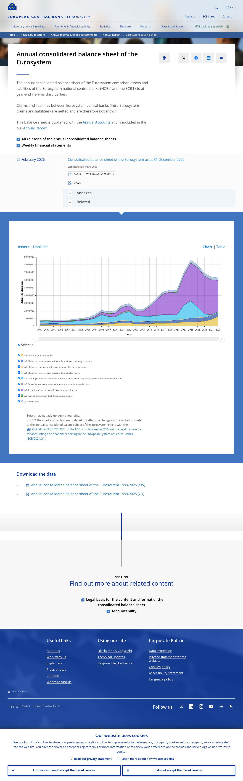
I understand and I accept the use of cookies (64, 770)
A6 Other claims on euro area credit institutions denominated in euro (57, 384)
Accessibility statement (166, 673)
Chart (208, 247)
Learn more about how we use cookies (148, 759)
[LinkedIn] (191, 706)
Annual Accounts (96, 122)
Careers (227, 17)
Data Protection (160, 651)
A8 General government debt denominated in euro (48, 396)
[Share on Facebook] (196, 58)
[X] (181, 706)
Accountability (124, 611)
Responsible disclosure (115, 663)
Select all (27, 345)
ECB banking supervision (210, 26)
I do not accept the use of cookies (178, 770)
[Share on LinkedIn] (208, 58)
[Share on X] (183, 58)
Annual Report (111, 35)
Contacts (53, 676)
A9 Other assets (31, 401)
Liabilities (40, 247)
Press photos (56, 669)
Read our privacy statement (93, 759)
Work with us (56, 657)
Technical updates (111, 657)
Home (11, 35)
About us (190, 17)
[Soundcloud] (221, 706)
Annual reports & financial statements (74, 35)
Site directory (19, 691)
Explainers (54, 663)
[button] (222, 8)
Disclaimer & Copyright (115, 651)
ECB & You (209, 17)
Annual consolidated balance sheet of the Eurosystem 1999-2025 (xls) (87, 494)
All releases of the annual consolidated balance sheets (69, 139)
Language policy (161, 679)
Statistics (105, 26)
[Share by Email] (221, 58)
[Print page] (164, 58)
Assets (23, 247)
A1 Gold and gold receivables (38, 355)
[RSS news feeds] (231, 706)
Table (220, 247)
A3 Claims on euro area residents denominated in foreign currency (56, 367)
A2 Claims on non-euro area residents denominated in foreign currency (58, 361)
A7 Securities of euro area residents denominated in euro (51, 390)
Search (216, 7)
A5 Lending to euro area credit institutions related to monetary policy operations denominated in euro (73, 378)
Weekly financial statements (46, 145)
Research (145, 26)
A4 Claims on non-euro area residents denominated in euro (52, 373)
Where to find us (59, 682)
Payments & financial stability (72, 26)
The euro (125, 26)
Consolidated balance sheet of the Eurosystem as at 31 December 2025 (126, 160)
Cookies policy (159, 667)
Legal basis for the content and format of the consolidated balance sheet (124, 602)
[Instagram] (201, 706)
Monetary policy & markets (28, 26)
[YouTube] (211, 706)
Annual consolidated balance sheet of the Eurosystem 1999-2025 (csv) (88, 485)
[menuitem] (128, 339)
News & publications (173, 26)
